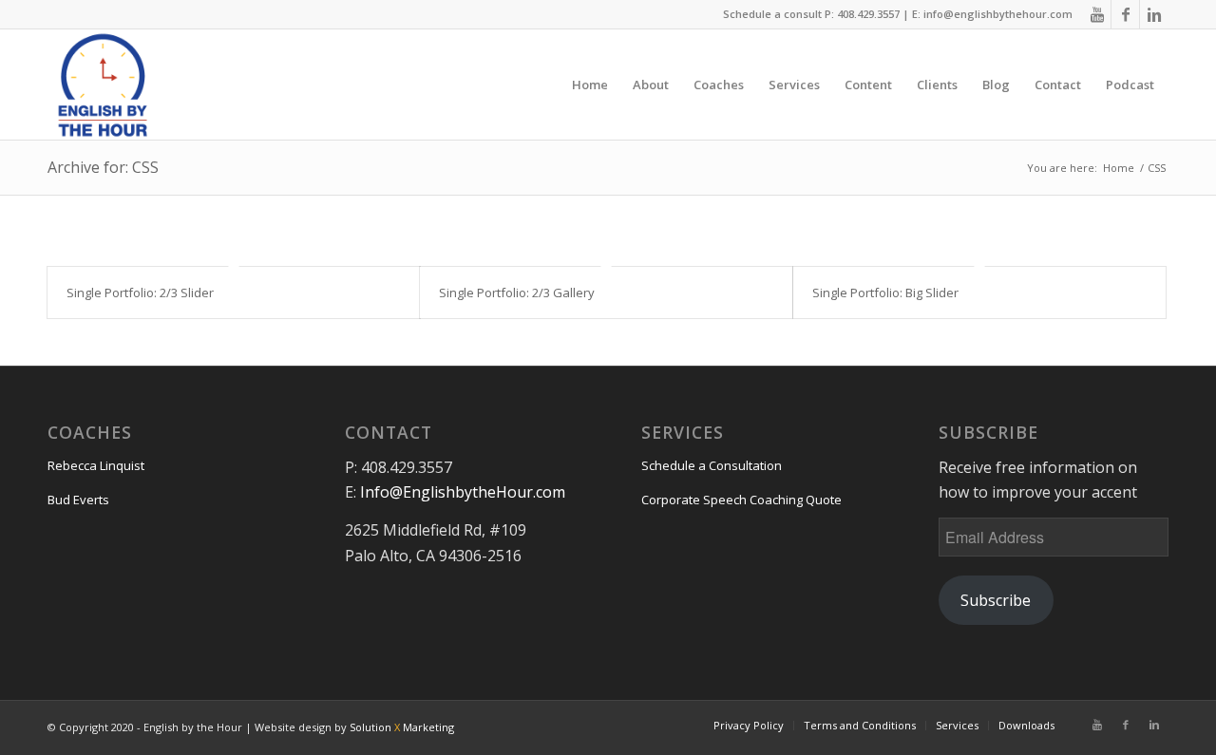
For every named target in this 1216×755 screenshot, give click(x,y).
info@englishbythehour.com (998, 14)
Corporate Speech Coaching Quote (741, 499)
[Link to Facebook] (1125, 14)
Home (1118, 167)
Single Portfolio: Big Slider (885, 292)
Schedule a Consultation (711, 465)
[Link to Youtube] (1097, 14)
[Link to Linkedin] (1154, 14)
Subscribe (995, 600)
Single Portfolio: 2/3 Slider (140, 292)
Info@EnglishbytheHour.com (462, 491)
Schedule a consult (772, 14)
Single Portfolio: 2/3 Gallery (517, 292)
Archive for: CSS (103, 167)
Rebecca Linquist (96, 465)
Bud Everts (78, 499)
